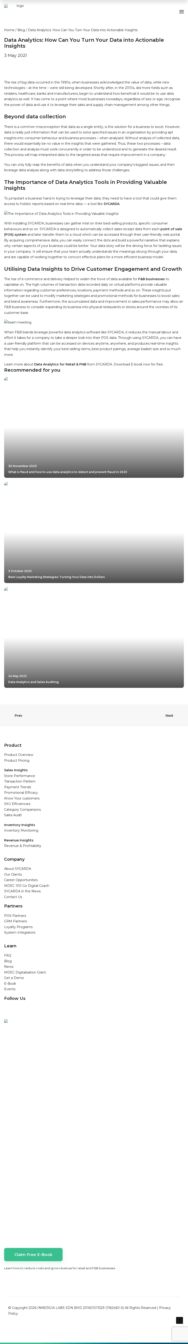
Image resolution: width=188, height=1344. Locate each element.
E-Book (10, 984)
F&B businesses (151, 279)
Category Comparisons (22, 810)
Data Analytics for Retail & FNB (60, 364)
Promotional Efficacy (21, 793)
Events (9, 989)
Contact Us (13, 897)
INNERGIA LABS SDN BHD (59, 1308)
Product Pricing (16, 760)
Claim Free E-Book (33, 1254)
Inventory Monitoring (21, 830)
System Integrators (19, 932)
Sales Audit (13, 815)
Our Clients (13, 874)
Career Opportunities (21, 880)
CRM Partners (15, 921)
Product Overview (18, 755)
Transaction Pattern (20, 781)
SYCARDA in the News (22, 891)
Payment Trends (17, 787)
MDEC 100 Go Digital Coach (26, 886)
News (8, 967)
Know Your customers (21, 798)
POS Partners (15, 916)
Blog (21, 30)
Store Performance (19, 776)
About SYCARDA (17, 869)
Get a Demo (14, 978)
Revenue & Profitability (22, 846)
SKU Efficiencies (17, 804)
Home (9, 30)
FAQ (7, 955)
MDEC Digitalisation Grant (25, 972)
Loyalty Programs (18, 927)
